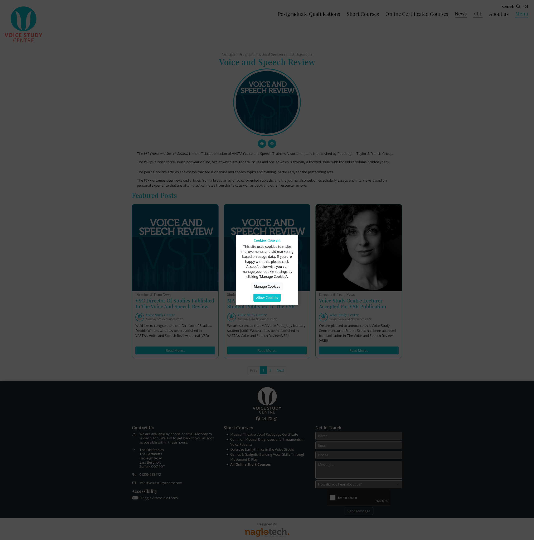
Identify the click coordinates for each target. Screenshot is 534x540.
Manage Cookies (267, 286)
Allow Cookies (267, 297)
